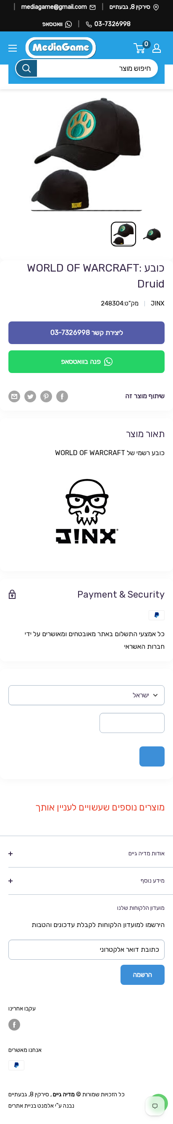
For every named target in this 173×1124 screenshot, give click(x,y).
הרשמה (142, 975)
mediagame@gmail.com (54, 6)
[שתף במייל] (14, 396)
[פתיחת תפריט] (12, 48)
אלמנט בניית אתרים (31, 1105)
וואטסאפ (52, 24)
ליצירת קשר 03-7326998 (86, 333)
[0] (139, 48)
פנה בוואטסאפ (81, 361)
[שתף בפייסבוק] (62, 396)
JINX (158, 303)
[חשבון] (156, 48)
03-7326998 (112, 24)
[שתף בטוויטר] (30, 396)
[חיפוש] (26, 68)
